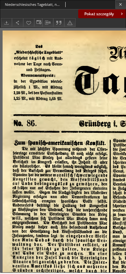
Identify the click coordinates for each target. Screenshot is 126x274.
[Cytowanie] (58, 22)
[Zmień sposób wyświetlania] (38, 22)
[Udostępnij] (17, 22)
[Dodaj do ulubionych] (28, 22)
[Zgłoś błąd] (69, 22)
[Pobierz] (6, 22)
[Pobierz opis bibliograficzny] (47, 22)
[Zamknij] (120, 4)
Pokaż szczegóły (99, 14)
